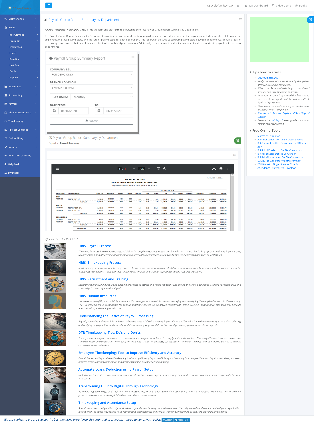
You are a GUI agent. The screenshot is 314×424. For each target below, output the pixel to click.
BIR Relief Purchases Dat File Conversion (279, 150)
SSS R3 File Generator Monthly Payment (279, 160)
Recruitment (16, 34)
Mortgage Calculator (268, 136)
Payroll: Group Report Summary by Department (84, 19)
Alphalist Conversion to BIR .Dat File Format (280, 139)
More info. (182, 419)
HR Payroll (277, 120)
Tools (12, 71)
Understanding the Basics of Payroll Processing (116, 316)
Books (303, 5)
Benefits (14, 59)
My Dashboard (258, 5)
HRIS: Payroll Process (94, 246)
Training (14, 41)
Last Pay (14, 65)
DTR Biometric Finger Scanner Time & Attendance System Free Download (277, 166)
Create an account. (267, 77)
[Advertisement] (279, 39)
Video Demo (283, 5)
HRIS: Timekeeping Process (99, 262)
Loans (12, 53)
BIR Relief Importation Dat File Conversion (280, 157)
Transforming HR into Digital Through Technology (118, 386)
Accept (168, 419)
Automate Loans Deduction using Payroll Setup (116, 369)
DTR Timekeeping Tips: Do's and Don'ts (109, 332)
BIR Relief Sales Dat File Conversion (276, 153)
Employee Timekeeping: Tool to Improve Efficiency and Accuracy (129, 352)
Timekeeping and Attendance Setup (107, 402)
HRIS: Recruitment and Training (103, 279)
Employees (15, 47)
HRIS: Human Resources (97, 296)
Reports (13, 77)
